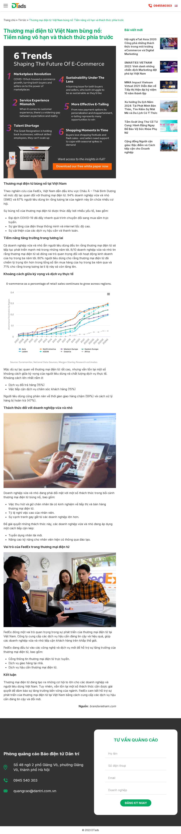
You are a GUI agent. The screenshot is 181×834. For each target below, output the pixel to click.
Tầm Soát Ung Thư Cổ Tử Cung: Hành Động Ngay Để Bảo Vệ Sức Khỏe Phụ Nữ (141, 127)
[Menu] (6, 5)
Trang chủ (9, 20)
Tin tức (22, 20)
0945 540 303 (25, 780)
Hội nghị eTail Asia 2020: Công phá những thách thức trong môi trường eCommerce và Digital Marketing (140, 47)
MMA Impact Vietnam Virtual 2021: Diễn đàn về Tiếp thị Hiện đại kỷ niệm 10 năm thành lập (140, 88)
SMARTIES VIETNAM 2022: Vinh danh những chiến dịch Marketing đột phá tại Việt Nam (140, 68)
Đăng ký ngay (136, 803)
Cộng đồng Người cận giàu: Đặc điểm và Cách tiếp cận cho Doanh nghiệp (139, 147)
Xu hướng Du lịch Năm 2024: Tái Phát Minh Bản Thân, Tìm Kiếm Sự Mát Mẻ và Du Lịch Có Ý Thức (140, 107)
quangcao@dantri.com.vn (34, 791)
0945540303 (162, 5)
